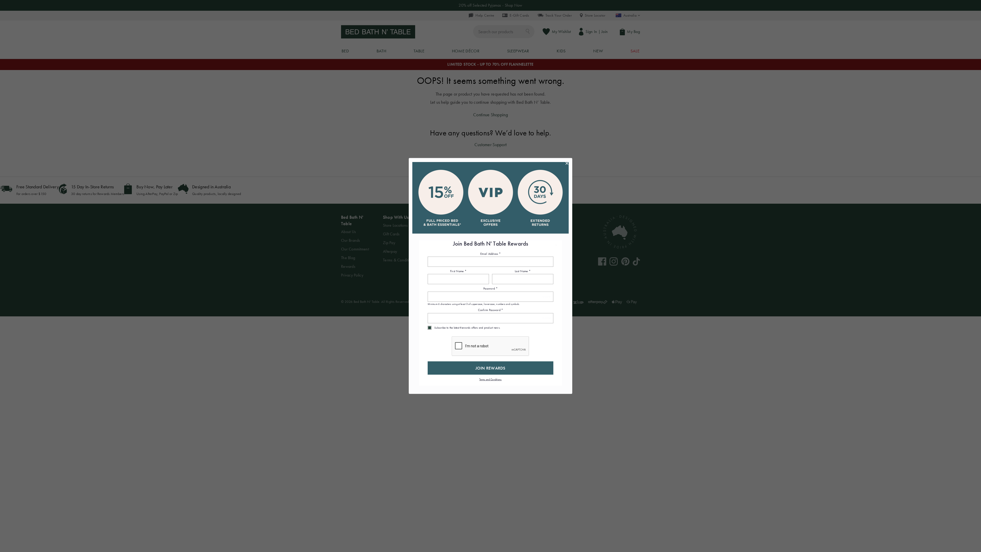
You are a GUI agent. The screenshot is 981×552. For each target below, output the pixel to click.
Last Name (523, 271)
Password (490, 289)
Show (546, 296)
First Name (458, 271)
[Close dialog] (567, 163)
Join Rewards (490, 368)
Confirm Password (490, 310)
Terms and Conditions (490, 379)
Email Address (490, 254)
